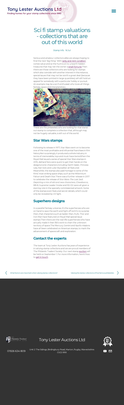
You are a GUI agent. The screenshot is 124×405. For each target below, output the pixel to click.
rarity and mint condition (74, 61)
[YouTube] (105, 351)
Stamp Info (58, 50)
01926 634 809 (16, 351)
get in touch (42, 257)
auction (82, 251)
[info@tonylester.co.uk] (110, 351)
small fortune (75, 67)
